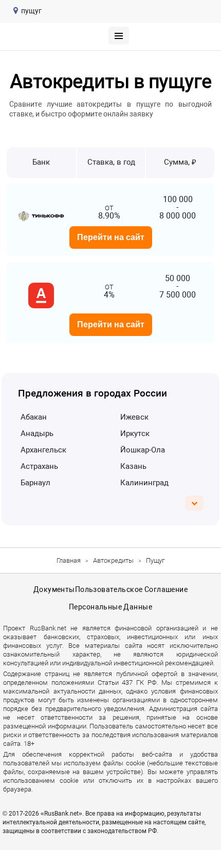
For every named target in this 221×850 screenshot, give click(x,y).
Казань (133, 466)
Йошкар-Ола (142, 449)
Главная (69, 560)
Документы (54, 589)
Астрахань (39, 466)
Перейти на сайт (110, 237)
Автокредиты (113, 560)
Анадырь (37, 433)
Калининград (144, 482)
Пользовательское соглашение (131, 589)
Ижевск (134, 417)
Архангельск (43, 449)
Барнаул (35, 482)
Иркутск (135, 433)
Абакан (34, 417)
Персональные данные (110, 607)
